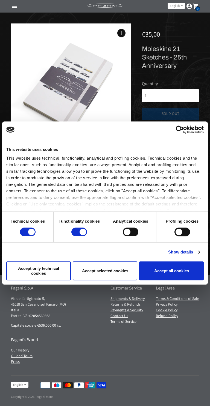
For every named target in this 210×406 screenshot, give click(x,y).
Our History (20, 350)
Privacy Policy (166, 304)
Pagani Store (44, 397)
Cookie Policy (166, 310)
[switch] (79, 232)
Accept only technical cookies (38, 270)
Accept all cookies (171, 270)
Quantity (150, 83)
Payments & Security (126, 310)
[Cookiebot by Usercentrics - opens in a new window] (180, 130)
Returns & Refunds (125, 304)
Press (15, 361)
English (175, 6)
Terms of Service (123, 321)
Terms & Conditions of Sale (177, 298)
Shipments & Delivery (127, 298)
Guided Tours (22, 355)
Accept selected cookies (105, 270)
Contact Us (119, 315)
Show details (180, 252)
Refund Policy (167, 315)
